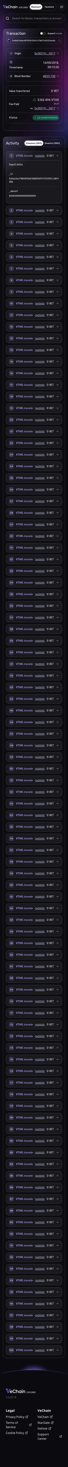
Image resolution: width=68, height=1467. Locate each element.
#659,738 (49, 76)
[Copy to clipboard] (59, 40)
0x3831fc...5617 (44, 53)
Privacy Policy (15, 1417)
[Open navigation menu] (61, 6)
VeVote (42, 1428)
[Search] (7, 18)
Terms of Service (12, 1425)
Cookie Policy (15, 1433)
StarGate (44, 1423)
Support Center (43, 1436)
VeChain (43, 1417)
